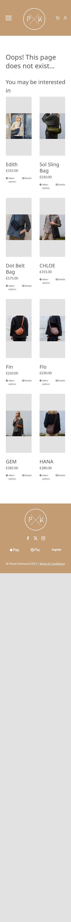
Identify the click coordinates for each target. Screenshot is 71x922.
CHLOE (47, 265)
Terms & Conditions (52, 563)
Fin (9, 366)
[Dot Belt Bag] (19, 227)
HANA (46, 461)
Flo (43, 366)
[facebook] (28, 538)
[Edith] (19, 126)
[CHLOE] (52, 227)
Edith (12, 164)
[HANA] (52, 423)
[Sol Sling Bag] (52, 126)
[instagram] (43, 538)
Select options (12, 180)
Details (28, 178)
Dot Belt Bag (15, 268)
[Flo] (52, 328)
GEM (11, 461)
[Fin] (19, 328)
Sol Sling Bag (49, 167)
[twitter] (35, 538)
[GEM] (19, 423)
